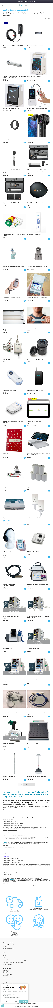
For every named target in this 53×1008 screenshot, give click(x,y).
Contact (4, 955)
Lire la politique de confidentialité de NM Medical (11, 997)
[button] (2, 1005)
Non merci (6, 1001)
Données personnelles (33, 1006)
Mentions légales (23, 1006)
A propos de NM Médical (8, 944)
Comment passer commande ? (9, 959)
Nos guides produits (7, 964)
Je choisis (15, 1001)
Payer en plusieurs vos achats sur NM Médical (13, 962)
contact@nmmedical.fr (7, 980)
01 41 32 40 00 (5, 972)
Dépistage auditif (6, 887)
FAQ (4, 957)
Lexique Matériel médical (8, 948)
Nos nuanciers (6, 946)
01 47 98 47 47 (5, 975)
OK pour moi (24, 1001)
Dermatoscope (5, 856)
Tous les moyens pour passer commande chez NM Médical (15, 960)
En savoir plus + (6, 15)
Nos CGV (17, 1006)
